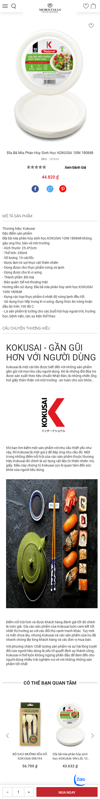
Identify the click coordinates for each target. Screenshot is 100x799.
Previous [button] (8, 735)
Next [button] (92, 735)
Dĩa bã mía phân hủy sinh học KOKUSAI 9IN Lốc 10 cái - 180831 (70, 756)
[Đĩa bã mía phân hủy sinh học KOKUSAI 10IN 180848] (50, 83)
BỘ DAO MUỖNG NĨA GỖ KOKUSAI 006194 (30, 756)
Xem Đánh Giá (75, 167)
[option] (30, 736)
